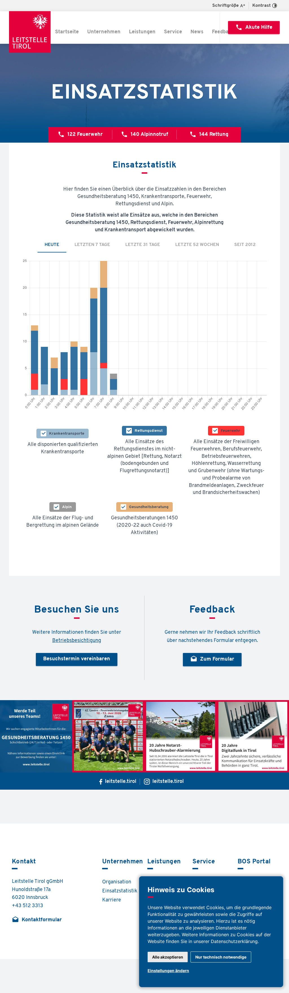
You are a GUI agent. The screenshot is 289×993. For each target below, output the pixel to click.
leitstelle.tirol (120, 781)
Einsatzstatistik (119, 891)
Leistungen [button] (142, 32)
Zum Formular (212, 659)
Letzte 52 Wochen (197, 245)
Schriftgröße (225, 5)
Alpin (67, 507)
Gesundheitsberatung (148, 507)
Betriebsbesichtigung (76, 640)
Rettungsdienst (149, 431)
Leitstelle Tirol (31, 32)
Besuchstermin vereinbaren (76, 659)
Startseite (67, 32)
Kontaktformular (37, 919)
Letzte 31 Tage (142, 245)
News (197, 32)
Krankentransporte (66, 434)
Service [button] (173, 32)
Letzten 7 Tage (92, 245)
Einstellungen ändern (168, 970)
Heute (52, 245)
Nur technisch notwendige (220, 957)
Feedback (223, 32)
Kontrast (261, 5)
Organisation (116, 882)
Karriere (111, 900)
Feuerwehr (230, 431)
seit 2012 (245, 245)
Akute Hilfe (253, 27)
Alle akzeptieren (167, 957)
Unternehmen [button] (104, 32)
